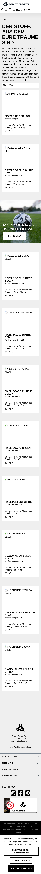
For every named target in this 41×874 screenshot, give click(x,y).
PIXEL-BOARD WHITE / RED (18, 336)
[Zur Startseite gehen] (16, 4)
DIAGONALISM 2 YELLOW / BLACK (20, 613)
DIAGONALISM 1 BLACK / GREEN (19, 670)
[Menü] (29, 9)
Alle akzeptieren (21, 868)
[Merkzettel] (6, 9)
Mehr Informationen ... (24, 844)
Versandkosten (19, 826)
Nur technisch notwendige (21, 851)
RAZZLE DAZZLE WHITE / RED (19, 171)
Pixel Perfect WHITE (18, 502)
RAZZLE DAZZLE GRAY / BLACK (19, 279)
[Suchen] (2, 9)
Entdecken (15, 236)
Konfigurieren (21, 860)
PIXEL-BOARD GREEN (18, 448)
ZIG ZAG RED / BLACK (18, 116)
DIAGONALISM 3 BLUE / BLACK (18, 557)
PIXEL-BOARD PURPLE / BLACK (19, 392)
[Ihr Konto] (10, 9)
